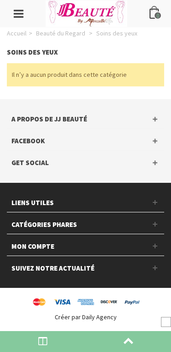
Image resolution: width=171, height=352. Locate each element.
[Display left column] (43, 341)
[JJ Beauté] (87, 13)
